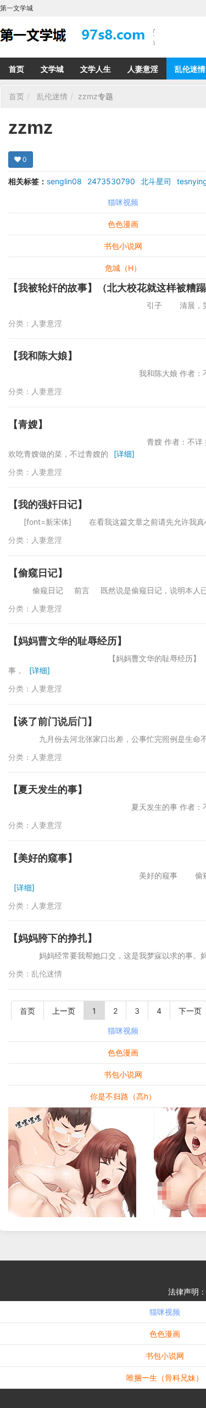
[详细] (124, 453)
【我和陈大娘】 (42, 355)
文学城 (52, 68)
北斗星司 (156, 181)
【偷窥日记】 (38, 572)
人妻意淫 (142, 68)
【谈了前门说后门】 (52, 721)
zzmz (88, 96)
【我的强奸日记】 (47, 504)
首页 (16, 68)
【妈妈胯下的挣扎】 (52, 938)
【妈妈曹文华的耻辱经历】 (67, 640)
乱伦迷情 (52, 96)
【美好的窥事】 (42, 858)
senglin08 (64, 181)
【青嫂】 (28, 424)
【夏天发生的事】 (47, 789)
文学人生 (95, 68)
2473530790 (111, 181)
